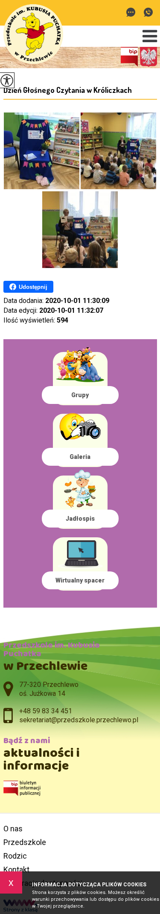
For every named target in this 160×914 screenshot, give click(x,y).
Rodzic (15, 855)
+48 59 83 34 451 (148, 13)
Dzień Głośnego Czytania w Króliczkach (67, 90)
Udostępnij (33, 287)
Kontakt (16, 869)
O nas (13, 828)
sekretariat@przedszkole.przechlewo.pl (133, 13)
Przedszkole (24, 842)
